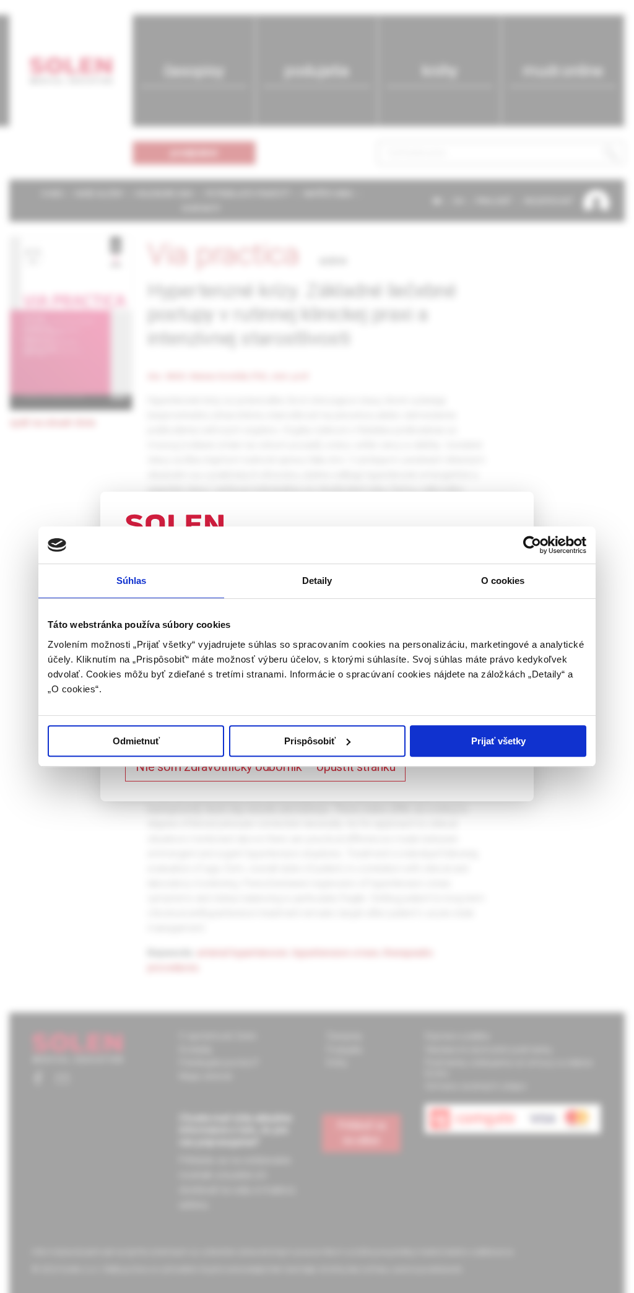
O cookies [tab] (503, 580)
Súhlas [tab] (131, 580)
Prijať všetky (498, 741)
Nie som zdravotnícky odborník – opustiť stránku (265, 766)
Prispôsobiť (310, 741)
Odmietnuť (136, 741)
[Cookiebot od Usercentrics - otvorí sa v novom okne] (532, 545)
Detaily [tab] (317, 580)
